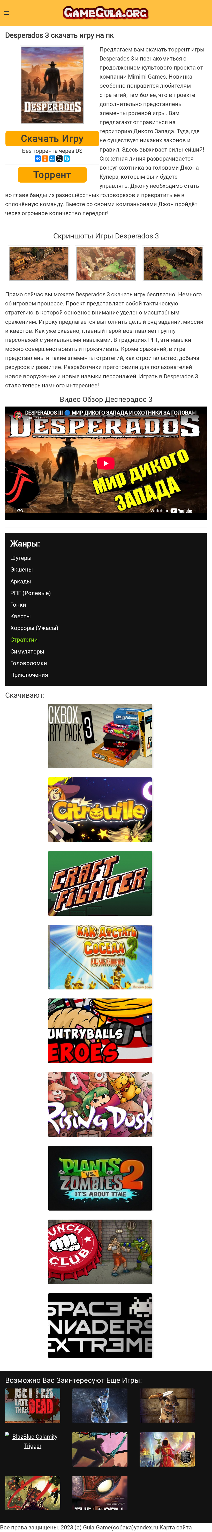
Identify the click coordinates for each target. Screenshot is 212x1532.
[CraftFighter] (100, 883)
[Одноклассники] (45, 158)
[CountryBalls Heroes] (100, 1030)
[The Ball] (99, 1493)
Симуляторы (27, 651)
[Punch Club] (100, 1252)
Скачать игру (52, 138)
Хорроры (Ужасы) (34, 628)
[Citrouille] (100, 809)
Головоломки (28, 663)
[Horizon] (99, 1405)
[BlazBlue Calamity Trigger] (32, 1441)
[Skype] (67, 158)
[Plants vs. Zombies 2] (100, 1178)
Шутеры (21, 558)
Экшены (21, 569)
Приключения (29, 675)
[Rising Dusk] (100, 1104)
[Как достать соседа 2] (100, 957)
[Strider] (32, 1493)
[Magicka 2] (167, 1449)
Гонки (18, 605)
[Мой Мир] (52, 158)
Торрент (52, 174)
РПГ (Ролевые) (30, 593)
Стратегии (24, 639)
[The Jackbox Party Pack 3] (100, 736)
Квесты (20, 616)
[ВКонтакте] (38, 158)
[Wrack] (99, 1449)
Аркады (20, 581)
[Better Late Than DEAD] (32, 1405)
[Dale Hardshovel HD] (167, 1405)
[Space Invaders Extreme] (100, 1325)
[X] (59, 158)
